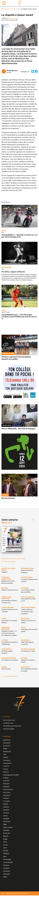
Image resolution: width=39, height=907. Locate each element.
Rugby (5, 839)
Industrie (6, 807)
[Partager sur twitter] (32, 71)
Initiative (6, 810)
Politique (6, 830)
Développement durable (11, 775)
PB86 (5, 824)
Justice (5, 815)
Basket (5, 748)
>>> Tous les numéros (9, 676)
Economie (6, 780)
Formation (6, 801)
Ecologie (6, 778)
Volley (5, 877)
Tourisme (6, 865)
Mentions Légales (8, 729)
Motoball (6, 818)
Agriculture (6, 740)
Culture (5, 769)
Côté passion (7, 267)
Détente (6, 772)
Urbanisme (16, 18)
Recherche (6, 833)
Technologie (7, 859)
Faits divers (6, 795)
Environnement (8, 789)
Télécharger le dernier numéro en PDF (14, 558)
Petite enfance (8, 827)
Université (6, 871)
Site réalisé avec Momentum (12, 726)
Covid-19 (6, 766)
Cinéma (5, 757)
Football (5, 798)
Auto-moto (6, 746)
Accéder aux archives (9, 561)
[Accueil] (2, 9)
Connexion (25, 893)
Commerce (6, 760)
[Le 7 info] (19, 3)
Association (6, 743)
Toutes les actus (9, 9)
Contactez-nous (8, 723)
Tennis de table (8, 862)
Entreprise (6, 786)
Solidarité (6, 853)
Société (17, 9)
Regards (5, 836)
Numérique (6, 821)
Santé (5, 842)
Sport (4, 230)
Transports (6, 868)
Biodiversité (7, 751)
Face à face (6, 792)
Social (5, 848)
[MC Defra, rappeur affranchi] (20, 253)
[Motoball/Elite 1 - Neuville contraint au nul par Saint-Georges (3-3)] (20, 216)
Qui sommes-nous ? (9, 720)
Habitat (5, 804)
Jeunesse (6, 813)
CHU (4, 754)
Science (5, 845)
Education (6, 783)
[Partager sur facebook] (36, 71)
